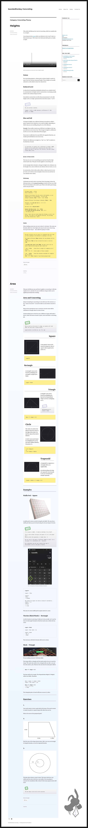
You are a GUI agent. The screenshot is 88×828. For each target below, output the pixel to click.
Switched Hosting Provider (68, 70)
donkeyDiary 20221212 (67, 64)
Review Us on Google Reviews (68, 48)
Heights (15, 25)
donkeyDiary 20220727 (67, 67)
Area (13, 283)
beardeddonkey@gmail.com (67, 39)
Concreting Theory (13, 32)
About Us (65, 9)
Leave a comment (13, 34)
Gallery (71, 9)
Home (60, 9)
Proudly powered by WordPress (25, 822)
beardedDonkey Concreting (20, 9)
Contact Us (77, 9)
